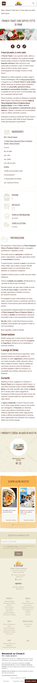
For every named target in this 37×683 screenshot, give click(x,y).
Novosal (28, 615)
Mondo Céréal (28, 624)
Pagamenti (9, 645)
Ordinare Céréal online (9, 643)
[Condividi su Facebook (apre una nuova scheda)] (12, 46)
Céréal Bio (28, 611)
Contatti (19, 579)
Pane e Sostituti (9, 607)
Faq (27, 640)
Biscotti (9, 605)
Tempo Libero (9, 634)
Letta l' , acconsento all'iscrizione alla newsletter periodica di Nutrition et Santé (19, 547)
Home (3, 10)
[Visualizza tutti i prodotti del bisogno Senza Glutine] (17, 463)
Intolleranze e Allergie (9, 632)
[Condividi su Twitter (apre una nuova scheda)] (18, 46)
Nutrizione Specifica (9, 613)
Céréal (28, 601)
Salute (9, 626)
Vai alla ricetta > (11, 520)
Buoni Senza (27, 605)
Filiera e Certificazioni (9, 630)
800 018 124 (19, 577)
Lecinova (27, 613)
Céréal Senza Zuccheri (28, 607)
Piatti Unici (15, 10)
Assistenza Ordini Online (9, 647)
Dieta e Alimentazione (9, 624)
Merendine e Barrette (9, 603)
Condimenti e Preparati (9, 615)
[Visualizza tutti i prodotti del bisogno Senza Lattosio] (20, 463)
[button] (33, 3)
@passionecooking (28, 79)
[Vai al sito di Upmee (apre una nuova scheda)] (18, 583)
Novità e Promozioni (9, 628)
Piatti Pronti (9, 611)
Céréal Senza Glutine (28, 603)
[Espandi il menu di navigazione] (4, 3)
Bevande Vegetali (9, 601)
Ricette (8, 10)
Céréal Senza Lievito (27, 609)
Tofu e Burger (9, 609)
